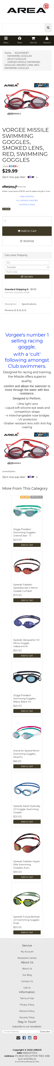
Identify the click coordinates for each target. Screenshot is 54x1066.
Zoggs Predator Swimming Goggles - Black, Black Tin (25, 698)
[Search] (48, 27)
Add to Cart (28, 231)
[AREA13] (27, 9)
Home (7, 53)
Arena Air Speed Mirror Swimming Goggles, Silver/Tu (26, 753)
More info (21, 186)
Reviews (9, 310)
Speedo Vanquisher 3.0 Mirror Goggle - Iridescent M (26, 643)
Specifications (29, 304)
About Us (27, 968)
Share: (6, 166)
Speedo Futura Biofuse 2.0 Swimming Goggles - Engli (27, 920)
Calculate (28, 276)
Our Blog (27, 975)
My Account (27, 951)
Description (11, 304)
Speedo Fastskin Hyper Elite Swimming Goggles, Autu (26, 864)
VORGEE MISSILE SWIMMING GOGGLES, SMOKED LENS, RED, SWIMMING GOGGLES (22, 65)
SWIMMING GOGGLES (19, 56)
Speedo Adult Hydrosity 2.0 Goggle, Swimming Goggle (26, 809)
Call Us (27, 987)
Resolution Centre (27, 958)
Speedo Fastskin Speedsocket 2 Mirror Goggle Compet (25, 587)
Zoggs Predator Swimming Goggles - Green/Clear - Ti (25, 532)
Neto (37, 1062)
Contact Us (27, 981)
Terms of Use (27, 998)
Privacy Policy (27, 1004)
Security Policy (27, 1017)
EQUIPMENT (22, 53)
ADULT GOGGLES (16, 59)
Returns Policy (27, 1011)
